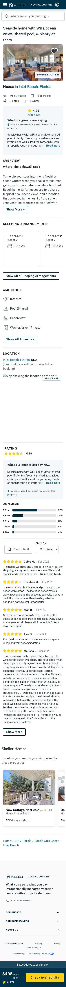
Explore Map (51, 378)
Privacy (57, 943)
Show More (14, 732)
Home (7, 841)
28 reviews (33, 114)
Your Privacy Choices (39, 953)
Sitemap (39, 943)
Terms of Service (33, 948)
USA (16, 841)
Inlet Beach (28, 86)
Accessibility (18, 953)
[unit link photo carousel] (29, 787)
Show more (14, 209)
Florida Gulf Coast (46, 841)
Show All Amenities (20, 339)
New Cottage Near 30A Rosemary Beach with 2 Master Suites (24, 810)
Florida (46, 86)
